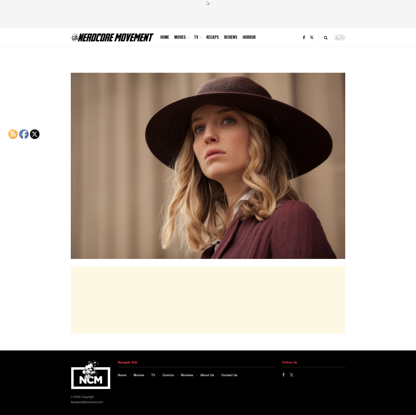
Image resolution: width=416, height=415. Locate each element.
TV (196, 37)
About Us (207, 375)
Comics (168, 375)
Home (164, 37)
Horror (249, 37)
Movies (180, 37)
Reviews (230, 37)
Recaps (212, 37)
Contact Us (229, 375)
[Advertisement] (208, 16)
